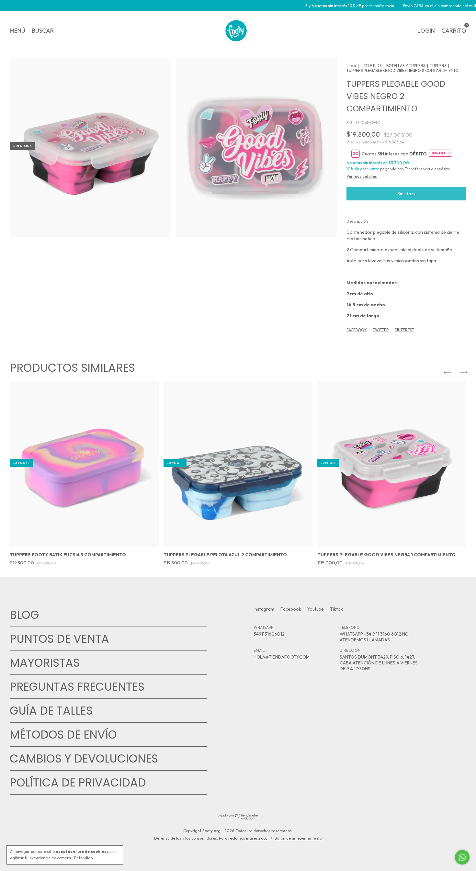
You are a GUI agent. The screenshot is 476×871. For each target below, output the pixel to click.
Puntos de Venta (59, 639)
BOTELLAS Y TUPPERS (405, 65)
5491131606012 (269, 634)
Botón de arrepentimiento (298, 838)
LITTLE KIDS (371, 65)
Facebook (356, 329)
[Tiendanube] (238, 818)
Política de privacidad (78, 782)
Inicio (351, 65)
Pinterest (404, 329)
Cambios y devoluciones (84, 758)
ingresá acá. (257, 838)
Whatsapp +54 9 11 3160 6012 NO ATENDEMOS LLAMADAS (374, 637)
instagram (264, 609)
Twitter (381, 329)
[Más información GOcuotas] (440, 154)
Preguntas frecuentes (77, 687)
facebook (291, 609)
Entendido (83, 857)
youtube (316, 609)
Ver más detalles (361, 176)
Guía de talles (51, 710)
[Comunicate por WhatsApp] (462, 857)
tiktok (336, 609)
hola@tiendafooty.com (282, 657)
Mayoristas (45, 663)
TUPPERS (438, 65)
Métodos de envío (63, 734)
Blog (24, 615)
